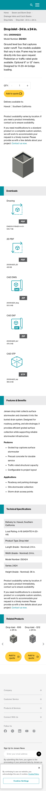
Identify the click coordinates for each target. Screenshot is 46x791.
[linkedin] (20, 731)
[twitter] (12, 731)
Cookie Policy (33, 774)
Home (6, 13)
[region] (21, 776)
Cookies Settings (21, 781)
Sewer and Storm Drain (21, 13)
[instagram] (34, 731)
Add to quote (12, 93)
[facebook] (5, 731)
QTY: (6, 85)
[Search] (31, 5)
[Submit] (39, 754)
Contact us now (19, 143)
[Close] (39, 768)
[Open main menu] (37, 5)
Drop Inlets (8, 20)
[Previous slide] (2, 644)
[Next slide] (43, 644)
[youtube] (27, 731)
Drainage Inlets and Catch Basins (17, 16)
